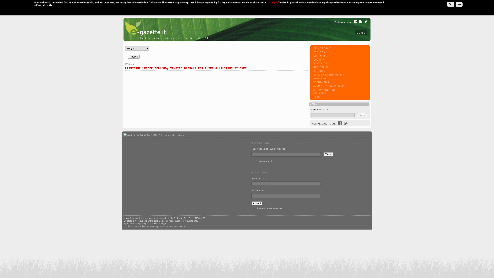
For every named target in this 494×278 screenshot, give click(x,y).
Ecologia (319, 52)
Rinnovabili (321, 67)
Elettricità (321, 63)
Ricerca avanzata (264, 161)
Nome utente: (260, 178)
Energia (318, 59)
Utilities (319, 71)
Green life (320, 55)
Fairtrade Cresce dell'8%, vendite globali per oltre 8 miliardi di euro (186, 68)
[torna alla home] (145, 34)
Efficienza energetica (328, 74)
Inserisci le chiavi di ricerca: (268, 148)
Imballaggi (320, 78)
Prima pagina (322, 48)
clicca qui (272, 2)
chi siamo (319, 93)
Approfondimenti (325, 89)
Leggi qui (128, 226)
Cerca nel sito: (320, 109)
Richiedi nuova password (270, 208)
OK (451, 4)
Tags (316, 97)
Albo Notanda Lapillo (328, 85)
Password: (258, 190)
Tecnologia (321, 82)
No (459, 4)
